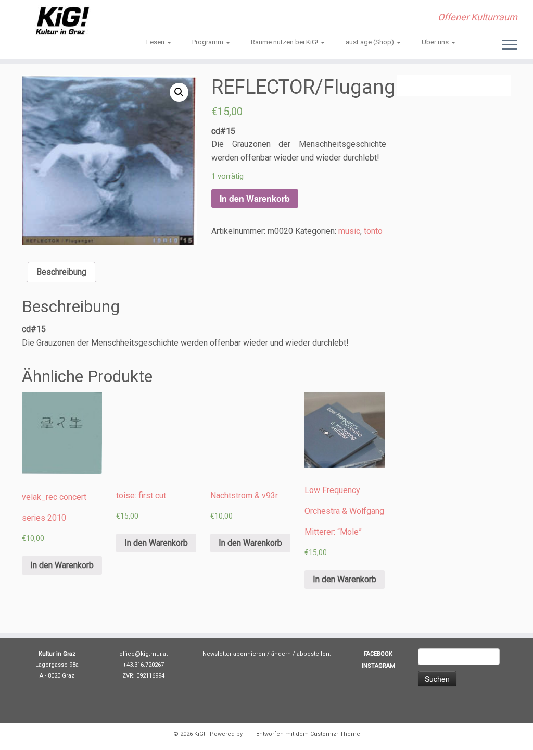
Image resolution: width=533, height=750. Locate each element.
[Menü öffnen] (509, 45)
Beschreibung (61, 272)
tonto (373, 231)
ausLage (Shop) (371, 42)
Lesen (156, 42)
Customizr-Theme (335, 734)
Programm (208, 42)
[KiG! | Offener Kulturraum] (62, 20)
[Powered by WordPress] (247, 732)
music (349, 231)
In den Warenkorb (255, 198)
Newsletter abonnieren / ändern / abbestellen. (266, 653)
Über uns (436, 42)
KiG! (199, 734)
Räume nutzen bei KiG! (285, 42)
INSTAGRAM (378, 665)
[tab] (61, 272)
